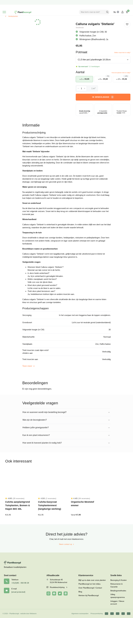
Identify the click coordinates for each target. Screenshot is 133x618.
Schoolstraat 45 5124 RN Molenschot (58, 581)
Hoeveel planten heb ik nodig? (121, 72)
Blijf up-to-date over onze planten (92, 580)
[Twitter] (60, 593)
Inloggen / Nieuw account (117, 602)
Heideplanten (13, 16)
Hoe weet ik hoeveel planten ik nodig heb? (42, 443)
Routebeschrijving (57, 587)
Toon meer (27, 366)
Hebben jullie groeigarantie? (35, 427)
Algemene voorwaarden (79, 613)
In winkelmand (100, 97)
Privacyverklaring (97, 613)
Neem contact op (65, 544)
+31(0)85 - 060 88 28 (20, 583)
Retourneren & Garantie (116, 585)
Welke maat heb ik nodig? (122, 52)
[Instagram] (48, 593)
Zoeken (107, 12)
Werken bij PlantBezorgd (88, 595)
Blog (80, 592)
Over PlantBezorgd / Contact (90, 588)
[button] (127, 24)
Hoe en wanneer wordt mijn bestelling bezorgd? (44, 412)
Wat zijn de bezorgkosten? (34, 420)
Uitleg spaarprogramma (117, 595)
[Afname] (78, 88)
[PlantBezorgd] (22, 12)
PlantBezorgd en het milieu (89, 584)
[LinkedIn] (66, 593)
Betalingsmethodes (118, 591)
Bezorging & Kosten (118, 580)
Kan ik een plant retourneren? (36, 435)
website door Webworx (28, 613)
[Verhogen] (85, 88)
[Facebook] (54, 593)
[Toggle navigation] (4, 12)
